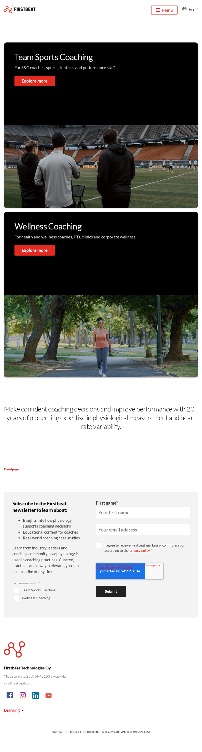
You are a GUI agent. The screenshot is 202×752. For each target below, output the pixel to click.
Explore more (35, 80)
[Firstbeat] (20, 9)
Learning (12, 709)
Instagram (22, 695)
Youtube (48, 695)
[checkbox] (47, 594)
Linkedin (35, 695)
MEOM (144, 732)
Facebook (10, 695)
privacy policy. (139, 550)
